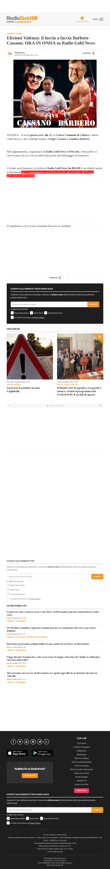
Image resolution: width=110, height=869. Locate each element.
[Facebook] (13, 741)
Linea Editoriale (65, 837)
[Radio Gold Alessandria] (22, 19)
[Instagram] (33, 741)
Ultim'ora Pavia (81, 765)
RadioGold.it (62, 858)
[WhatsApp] (46, 741)
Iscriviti (93, 304)
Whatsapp (81, 754)
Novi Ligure (20, 637)
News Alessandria (21, 313)
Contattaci (81, 791)
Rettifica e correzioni (58, 840)
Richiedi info (29, 775)
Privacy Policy (39, 317)
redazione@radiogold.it (64, 863)
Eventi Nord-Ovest (55, 313)
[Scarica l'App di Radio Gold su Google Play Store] (42, 753)
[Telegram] (39, 741)
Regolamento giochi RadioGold (85, 837)
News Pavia (38, 313)
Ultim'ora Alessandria (81, 762)
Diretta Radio (81, 777)
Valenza (18, 33)
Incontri (66, 384)
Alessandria (20, 621)
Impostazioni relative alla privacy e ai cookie (55, 848)
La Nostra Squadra (81, 747)
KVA (62, 865)
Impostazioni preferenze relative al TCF (55, 846)
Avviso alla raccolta (55, 851)
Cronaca (10, 33)
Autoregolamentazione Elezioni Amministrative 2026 (55, 843)
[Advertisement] (55, 201)
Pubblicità (81, 750)
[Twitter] (20, 741)
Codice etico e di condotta (47, 837)
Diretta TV (81, 780)
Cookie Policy (61, 834)
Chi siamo (81, 743)
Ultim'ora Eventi (81, 773)
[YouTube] (26, 741)
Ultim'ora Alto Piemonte (81, 769)
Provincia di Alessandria (36, 637)
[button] (100, 405)
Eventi (59, 384)
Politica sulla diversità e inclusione (21, 837)
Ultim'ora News (81, 758)
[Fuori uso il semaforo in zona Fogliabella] (30, 356)
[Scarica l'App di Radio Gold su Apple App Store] (17, 753)
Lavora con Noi (81, 784)
